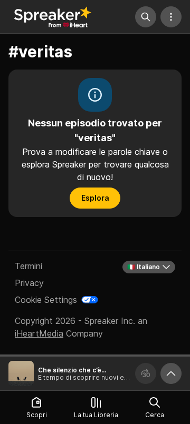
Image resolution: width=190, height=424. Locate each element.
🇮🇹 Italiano (143, 267)
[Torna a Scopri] (52, 16)
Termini (28, 266)
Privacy (29, 283)
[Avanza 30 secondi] (145, 373)
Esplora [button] (95, 197)
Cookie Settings (46, 299)
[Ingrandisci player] (171, 373)
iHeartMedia (39, 333)
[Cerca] (145, 16)
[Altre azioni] (171, 16)
